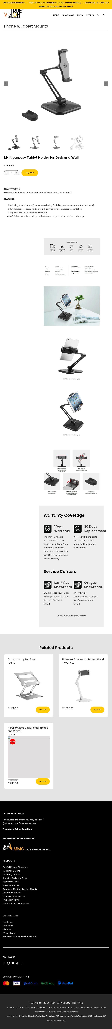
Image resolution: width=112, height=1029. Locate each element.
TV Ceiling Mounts (11, 874)
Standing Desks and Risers (15, 878)
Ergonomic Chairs (11, 881)
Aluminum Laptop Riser (22, 659)
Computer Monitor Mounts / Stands (20, 889)
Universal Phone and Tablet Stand (83, 659)
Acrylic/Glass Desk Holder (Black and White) (28, 729)
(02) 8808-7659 (10, 823)
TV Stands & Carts (11, 870)
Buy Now (30, 172)
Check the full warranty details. (71, 615)
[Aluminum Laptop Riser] (29, 685)
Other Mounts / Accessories (16, 903)
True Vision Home (11, 900)
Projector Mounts (11, 885)
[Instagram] (8, 963)
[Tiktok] (17, 963)
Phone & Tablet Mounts (26, 26)
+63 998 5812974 (28, 823)
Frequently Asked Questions (17, 829)
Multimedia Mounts (12, 892)
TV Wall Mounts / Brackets (15, 867)
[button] (103, 15)
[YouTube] (13, 963)
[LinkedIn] (22, 963)
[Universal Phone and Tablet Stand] (83, 685)
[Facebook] (4, 963)
